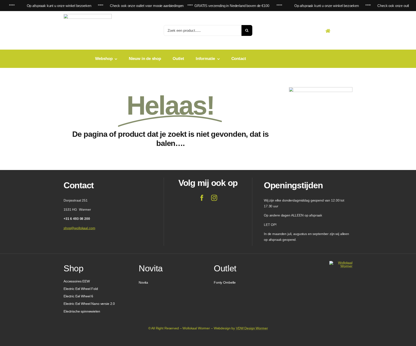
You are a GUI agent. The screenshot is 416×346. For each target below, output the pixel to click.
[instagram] (214, 198)
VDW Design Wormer (252, 328)
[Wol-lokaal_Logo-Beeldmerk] (88, 16)
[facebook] (202, 198)
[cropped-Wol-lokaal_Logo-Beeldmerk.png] (340, 263)
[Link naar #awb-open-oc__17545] (339, 31)
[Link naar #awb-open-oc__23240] (327, 31)
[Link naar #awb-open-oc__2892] (350, 31)
